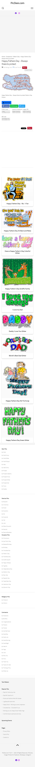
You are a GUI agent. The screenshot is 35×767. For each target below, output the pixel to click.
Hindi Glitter (6, 458)
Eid (4, 514)
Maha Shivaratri (7, 526)
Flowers (5, 625)
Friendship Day (7, 556)
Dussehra (5, 511)
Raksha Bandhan (7, 532)
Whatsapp (15, 106)
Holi (4, 520)
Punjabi (5, 470)
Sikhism (5, 603)
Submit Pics (6, 734)
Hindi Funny (6, 455)
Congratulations (7, 622)
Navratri (5, 529)
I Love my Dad (17, 310)
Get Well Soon (6, 631)
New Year (5, 575)
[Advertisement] (17, 34)
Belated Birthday (7, 544)
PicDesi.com (17, 3)
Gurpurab (5, 517)
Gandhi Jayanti (6, 559)
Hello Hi (5, 646)
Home (3, 56)
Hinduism (5, 600)
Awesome (5, 615)
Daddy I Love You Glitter (17, 331)
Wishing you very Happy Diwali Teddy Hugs (13, 710)
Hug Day (5, 566)
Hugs (4, 649)
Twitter (22, 106)
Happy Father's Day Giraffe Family (17, 289)
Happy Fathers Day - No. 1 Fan (18, 204)
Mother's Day (6, 572)
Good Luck (5, 637)
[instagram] (19, 13)
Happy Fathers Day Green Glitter (17, 440)
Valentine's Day (7, 584)
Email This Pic (17, 67)
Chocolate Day (6, 550)
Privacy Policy (6, 731)
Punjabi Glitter (6, 480)
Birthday (5, 547)
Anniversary (6, 538)
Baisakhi (5, 501)
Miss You (5, 655)
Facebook (6, 106)
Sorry (4, 658)
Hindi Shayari (6, 461)
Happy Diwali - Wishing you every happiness (14, 704)
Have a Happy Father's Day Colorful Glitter (17, 252)
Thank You (5, 661)
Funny (4, 486)
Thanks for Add (7, 665)
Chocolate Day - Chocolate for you (11, 707)
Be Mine (5, 618)
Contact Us (6, 737)
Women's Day (6, 587)
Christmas (5, 505)
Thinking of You (7, 668)
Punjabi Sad (6, 483)
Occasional (9, 56)
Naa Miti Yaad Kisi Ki (8, 695)
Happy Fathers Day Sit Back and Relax (17, 231)
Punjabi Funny (6, 477)
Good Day (5, 634)
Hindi (4, 452)
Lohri (4, 523)
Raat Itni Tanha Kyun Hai (9, 692)
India (4, 464)
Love (4, 652)
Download (7, 102)
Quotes (5, 489)
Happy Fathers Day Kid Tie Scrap (17, 401)
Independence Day (7, 569)
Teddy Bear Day (7, 581)
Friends (5, 628)
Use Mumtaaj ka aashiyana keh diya (12, 714)
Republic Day (6, 578)
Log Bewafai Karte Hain (9, 701)
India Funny (6, 467)
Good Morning (6, 640)
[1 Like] (2, 67)
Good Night (6, 643)
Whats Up (5, 671)
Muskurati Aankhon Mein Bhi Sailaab (12, 698)
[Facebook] (16, 13)
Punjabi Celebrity (7, 473)
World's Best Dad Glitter (17, 356)
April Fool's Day (7, 541)
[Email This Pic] (13, 67)
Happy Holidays (7, 563)
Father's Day (16, 56)
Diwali (4, 508)
